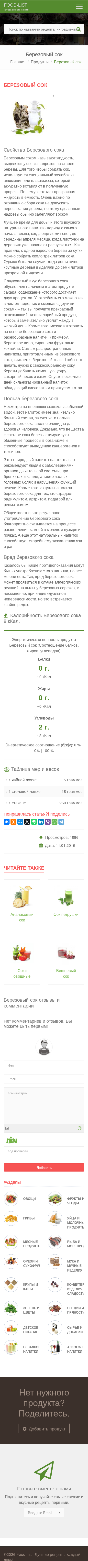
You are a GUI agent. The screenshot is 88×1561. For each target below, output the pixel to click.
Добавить (44, 1167)
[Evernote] (34, 822)
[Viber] (48, 822)
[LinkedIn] (41, 822)
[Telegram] (61, 822)
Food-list (16, 6)
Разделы (12, 1182)
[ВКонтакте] (7, 822)
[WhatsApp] (54, 822)
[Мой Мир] (20, 822)
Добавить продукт (47, 1428)
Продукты (40, 62)
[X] (27, 822)
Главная (17, 62)
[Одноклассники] (13, 822)
